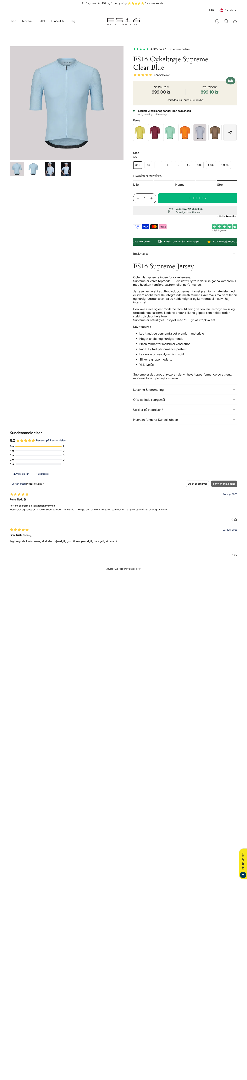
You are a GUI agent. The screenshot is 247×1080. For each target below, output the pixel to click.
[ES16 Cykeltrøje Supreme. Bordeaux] (154, 132)
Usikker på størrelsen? (148, 409)
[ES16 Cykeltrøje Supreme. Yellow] (139, 132)
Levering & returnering (148, 389)
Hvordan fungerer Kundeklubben (155, 419)
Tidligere (10, 103)
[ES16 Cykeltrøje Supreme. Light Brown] (215, 132)
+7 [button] (230, 132)
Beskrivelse (141, 253)
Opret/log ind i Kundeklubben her (185, 99)
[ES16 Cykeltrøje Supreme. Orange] (184, 132)
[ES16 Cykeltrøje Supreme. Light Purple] (200, 132)
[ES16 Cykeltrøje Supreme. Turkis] (169, 132)
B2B (211, 10)
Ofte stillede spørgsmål (149, 399)
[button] (27, 21)
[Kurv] (235, 21)
